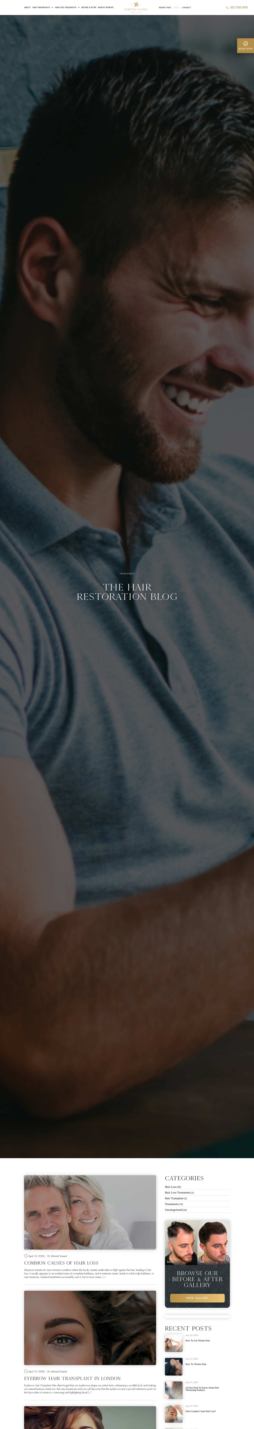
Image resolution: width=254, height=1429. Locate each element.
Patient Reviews (105, 7)
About (27, 7)
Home (123, 573)
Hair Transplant (174, 1198)
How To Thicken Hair (196, 1364)
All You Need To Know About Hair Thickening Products (202, 1388)
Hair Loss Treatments (65, 7)
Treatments (171, 1204)
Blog (176, 7)
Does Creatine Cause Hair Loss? (201, 1411)
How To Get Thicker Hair (198, 1340)
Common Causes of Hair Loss (61, 1262)
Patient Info (165, 7)
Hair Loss (171, 1186)
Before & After (89, 7)
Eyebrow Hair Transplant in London (72, 1378)
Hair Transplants (41, 7)
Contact (186, 7)
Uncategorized (173, 1209)
